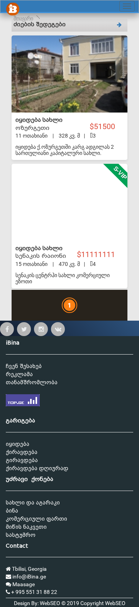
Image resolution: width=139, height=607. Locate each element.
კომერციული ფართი (36, 519)
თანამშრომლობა (32, 382)
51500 (105, 126)
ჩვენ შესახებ (24, 366)
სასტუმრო (21, 535)
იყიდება (17, 444)
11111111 (99, 254)
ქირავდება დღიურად (37, 468)
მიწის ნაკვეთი (26, 527)
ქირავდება (21, 452)
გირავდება (22, 460)
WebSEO (115, 603)
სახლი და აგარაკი (33, 502)
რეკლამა (19, 374)
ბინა (12, 511)
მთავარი (23, 18)
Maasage (23, 584)
